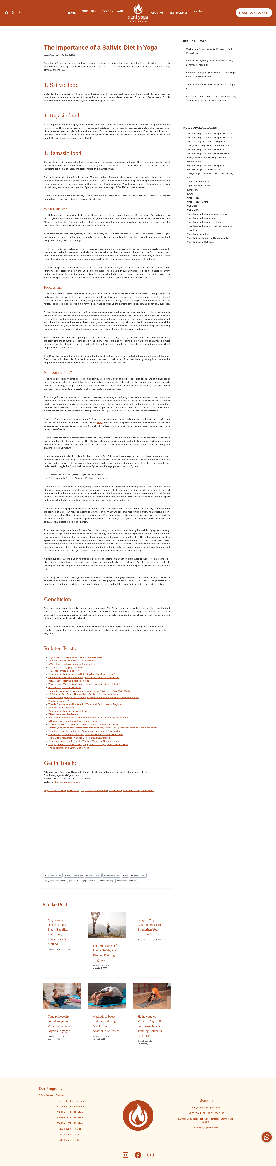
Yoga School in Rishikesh (94, 790)
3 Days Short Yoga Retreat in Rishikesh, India (210, 145)
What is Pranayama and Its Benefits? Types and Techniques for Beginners (85, 704)
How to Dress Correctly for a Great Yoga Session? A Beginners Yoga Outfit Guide (89, 691)
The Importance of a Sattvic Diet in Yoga (68, 748)
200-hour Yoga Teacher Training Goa (206, 141)
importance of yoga (111, 875)
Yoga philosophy (106, 881)
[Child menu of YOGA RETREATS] (102, 16)
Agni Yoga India (52, 55)
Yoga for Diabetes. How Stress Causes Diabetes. (73, 660)
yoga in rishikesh (89, 881)
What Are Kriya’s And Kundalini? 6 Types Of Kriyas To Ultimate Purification (85, 734)
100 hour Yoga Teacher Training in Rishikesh (209, 133)
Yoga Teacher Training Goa (201, 218)
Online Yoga (193, 197)
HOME (72, 12)
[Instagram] (20, 12)
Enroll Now (192, 190)
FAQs (190, 193)
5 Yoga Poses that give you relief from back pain (72, 664)
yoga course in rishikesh (55, 881)
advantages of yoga (53, 875)
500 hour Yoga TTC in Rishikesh (203, 169)
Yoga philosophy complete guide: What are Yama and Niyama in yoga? (84, 741)
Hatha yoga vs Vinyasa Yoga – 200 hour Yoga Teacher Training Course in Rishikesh (150, 1026)
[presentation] (107, 925)
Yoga (99, 422)
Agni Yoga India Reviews (199, 185)
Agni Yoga (54, 949)
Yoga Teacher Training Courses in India (207, 214)
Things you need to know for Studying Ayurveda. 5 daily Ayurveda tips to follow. (88, 744)
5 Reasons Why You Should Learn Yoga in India (72, 721)
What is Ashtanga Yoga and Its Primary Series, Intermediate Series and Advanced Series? (93, 697)
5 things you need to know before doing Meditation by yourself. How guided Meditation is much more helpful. (103, 727)
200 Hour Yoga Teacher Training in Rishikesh (131, 790)
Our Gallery (193, 209)
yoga (125, 875)
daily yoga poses (93, 875)
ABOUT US (157, 12)
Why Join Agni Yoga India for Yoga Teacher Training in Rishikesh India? (84, 684)
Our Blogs (192, 205)
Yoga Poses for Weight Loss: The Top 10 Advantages (75, 657)
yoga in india (74, 881)
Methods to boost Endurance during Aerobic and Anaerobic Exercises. (83, 677)
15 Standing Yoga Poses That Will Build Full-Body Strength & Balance (83, 694)
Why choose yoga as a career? (64, 670)
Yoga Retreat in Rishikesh (61, 707)
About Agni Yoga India (198, 181)
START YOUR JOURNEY (254, 12)
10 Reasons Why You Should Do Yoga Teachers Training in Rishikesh (83, 724)
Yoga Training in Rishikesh (200, 242)
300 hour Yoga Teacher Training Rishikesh (208, 153)
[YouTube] (150, 1155)
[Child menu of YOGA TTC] (81, 16)
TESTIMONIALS (179, 12)
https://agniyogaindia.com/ (67, 782)
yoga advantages (138, 875)
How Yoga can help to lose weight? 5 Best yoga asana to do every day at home (88, 717)
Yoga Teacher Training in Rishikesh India (68, 680)
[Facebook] (6, 12)
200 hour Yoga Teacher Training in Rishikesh (209, 137)
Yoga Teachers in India (198, 234)
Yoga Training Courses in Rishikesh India (208, 238)
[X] (13, 12)
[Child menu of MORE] (193, 16)
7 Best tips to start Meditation (63, 714)
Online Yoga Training (197, 201)
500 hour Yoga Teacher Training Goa (206, 165)
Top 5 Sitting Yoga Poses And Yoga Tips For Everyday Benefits (79, 737)
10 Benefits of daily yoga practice (65, 667)
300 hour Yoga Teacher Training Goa (206, 149)
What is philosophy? (58, 701)
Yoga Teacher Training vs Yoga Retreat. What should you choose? (81, 674)
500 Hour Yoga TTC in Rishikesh (64, 687)
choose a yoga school (74, 875)
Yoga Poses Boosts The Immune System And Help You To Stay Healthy (84, 731)
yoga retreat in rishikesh (126, 881)
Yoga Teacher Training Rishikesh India (67, 711)
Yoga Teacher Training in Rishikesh (61, 790)
